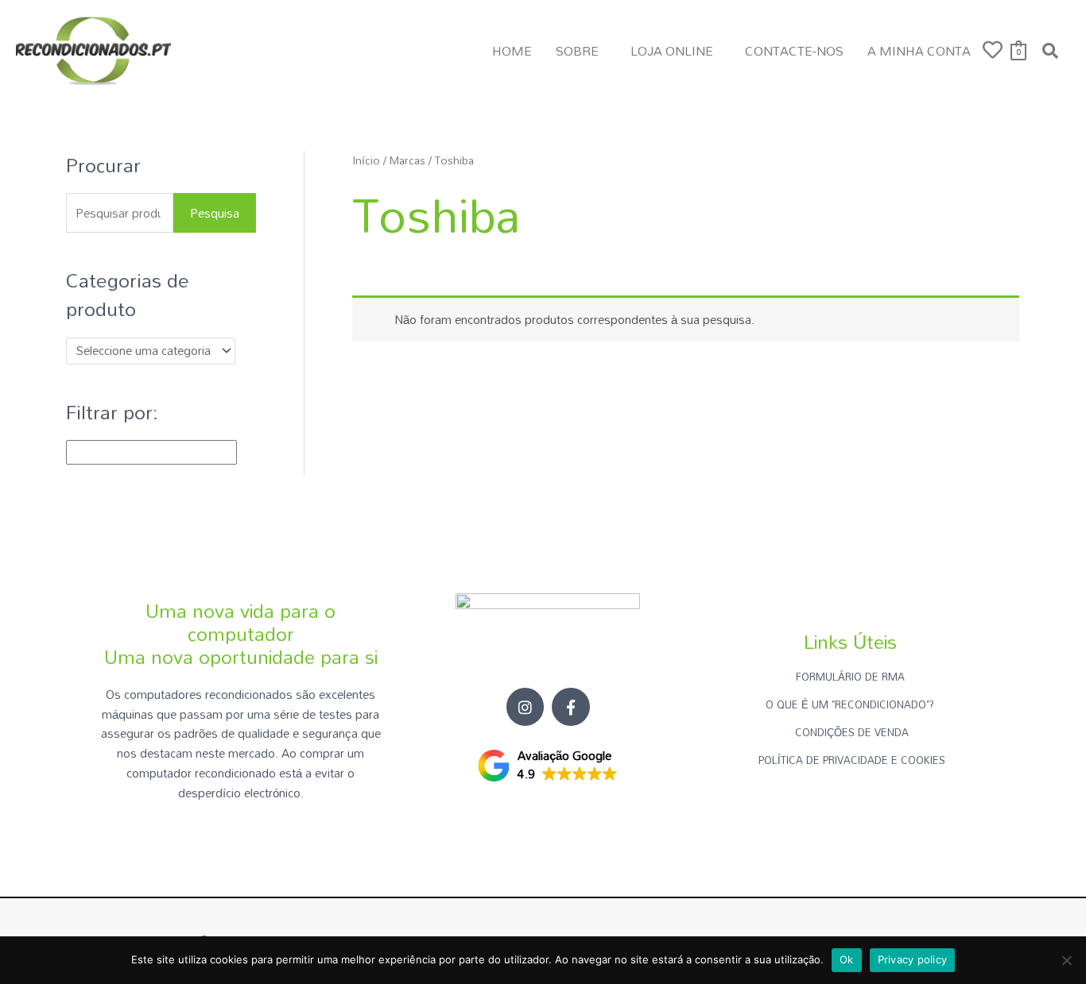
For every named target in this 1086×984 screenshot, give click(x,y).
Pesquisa (214, 213)
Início (366, 160)
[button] (581, 51)
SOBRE (577, 51)
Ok (847, 959)
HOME (512, 51)
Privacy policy (913, 959)
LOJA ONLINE (671, 51)
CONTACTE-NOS (794, 51)
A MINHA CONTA (919, 51)
